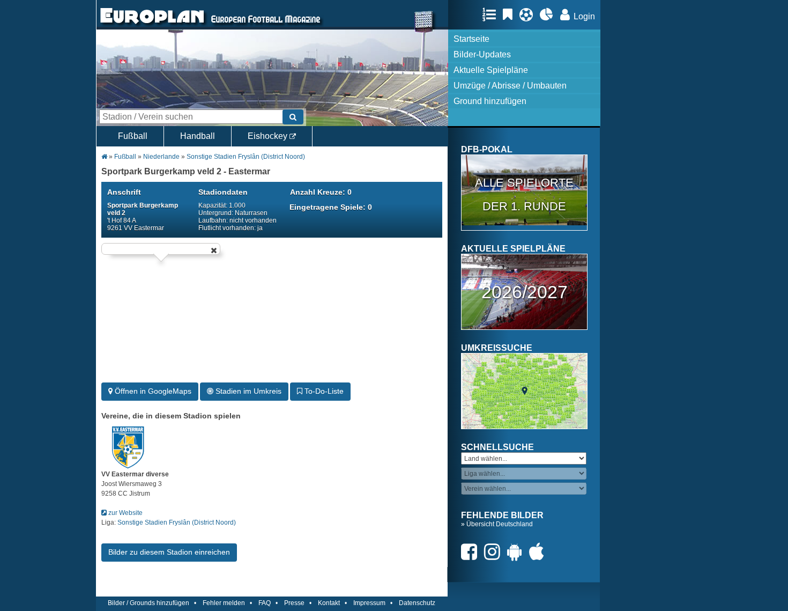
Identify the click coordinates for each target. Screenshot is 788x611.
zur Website (125, 513)
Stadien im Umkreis (247, 391)
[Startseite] (152, 24)
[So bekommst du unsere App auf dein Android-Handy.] (517, 551)
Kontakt (329, 603)
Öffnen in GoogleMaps (152, 391)
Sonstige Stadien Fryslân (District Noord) (246, 156)
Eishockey (268, 136)
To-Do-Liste (323, 391)
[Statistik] (549, 14)
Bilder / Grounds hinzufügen (148, 603)
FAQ (264, 603)
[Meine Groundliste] (491, 14)
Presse (294, 603)
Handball (197, 136)
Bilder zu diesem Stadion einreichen (169, 552)
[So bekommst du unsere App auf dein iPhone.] (539, 551)
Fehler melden (224, 603)
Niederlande (162, 156)
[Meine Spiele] (528, 14)
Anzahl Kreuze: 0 (321, 192)
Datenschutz (417, 603)
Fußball (132, 136)
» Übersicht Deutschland (497, 524)
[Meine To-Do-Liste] (510, 14)
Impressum (369, 603)
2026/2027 (524, 292)
